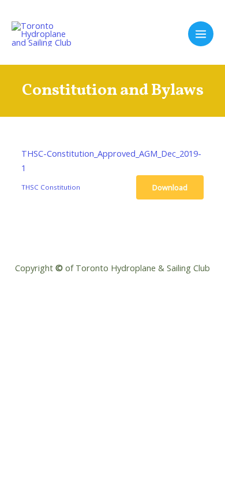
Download (169, 187)
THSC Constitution (50, 187)
